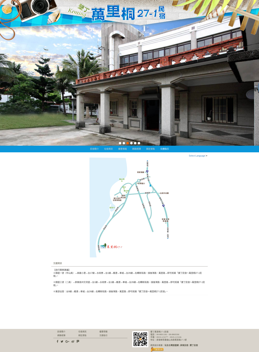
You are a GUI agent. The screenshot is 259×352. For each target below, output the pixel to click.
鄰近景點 (150, 149)
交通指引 (164, 149)
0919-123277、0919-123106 (168, 337)
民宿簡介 (94, 149)
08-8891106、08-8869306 (167, 334)
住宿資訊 (108, 149)
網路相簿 (136, 149)
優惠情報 (122, 149)
